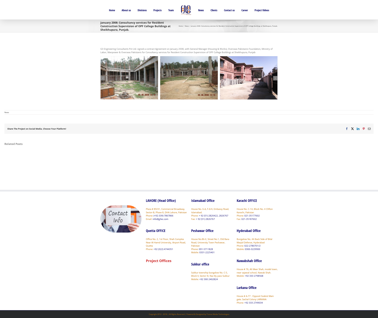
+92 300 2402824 (208, 279)
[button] (102, 78)
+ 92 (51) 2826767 (205, 219)
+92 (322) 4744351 (163, 249)
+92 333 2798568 (254, 275)
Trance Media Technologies (218, 314)
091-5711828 (206, 249)
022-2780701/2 (252, 245)
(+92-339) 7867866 (163, 215)
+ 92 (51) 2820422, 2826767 (213, 215)
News (6, 112)
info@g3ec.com (160, 219)
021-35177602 (252, 215)
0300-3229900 (252, 249)
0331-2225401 (207, 252)
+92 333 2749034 (253, 302)
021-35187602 (249, 219)
